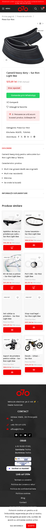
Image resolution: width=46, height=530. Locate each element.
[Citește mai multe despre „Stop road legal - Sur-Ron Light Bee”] (34, 327)
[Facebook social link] (18, 136)
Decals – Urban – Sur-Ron (32, 357)
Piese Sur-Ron (8, 19)
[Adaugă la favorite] (17, 215)
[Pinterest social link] (25, 136)
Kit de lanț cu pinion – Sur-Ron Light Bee (11, 275)
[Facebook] (16, 435)
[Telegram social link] (34, 136)
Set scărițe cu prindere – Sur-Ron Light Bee (11, 316)
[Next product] (43, 23)
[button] (12, 247)
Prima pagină (8, 16)
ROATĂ (18, 132)
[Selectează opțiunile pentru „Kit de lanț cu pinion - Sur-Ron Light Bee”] (12, 287)
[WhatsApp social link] (31, 136)
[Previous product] (37, 23)
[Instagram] (21, 435)
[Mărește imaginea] (6, 60)
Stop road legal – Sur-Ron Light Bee (33, 315)
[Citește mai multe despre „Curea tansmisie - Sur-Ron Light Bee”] (34, 245)
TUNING (26, 132)
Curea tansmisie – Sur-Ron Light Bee (33, 233)
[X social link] (21, 136)
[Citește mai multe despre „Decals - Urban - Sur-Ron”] (34, 369)
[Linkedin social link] (28, 136)
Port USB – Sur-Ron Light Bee (33, 275)
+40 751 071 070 (25, 3)
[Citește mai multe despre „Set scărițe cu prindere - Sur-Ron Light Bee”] (12, 330)
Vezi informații (16, 526)
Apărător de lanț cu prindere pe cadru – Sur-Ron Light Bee (11, 234)
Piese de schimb (24, 16)
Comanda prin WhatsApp (23, 95)
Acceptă (31, 526)
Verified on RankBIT (20, 468)
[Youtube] (25, 435)
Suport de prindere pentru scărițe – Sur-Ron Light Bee (12, 359)
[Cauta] (36, 8)
